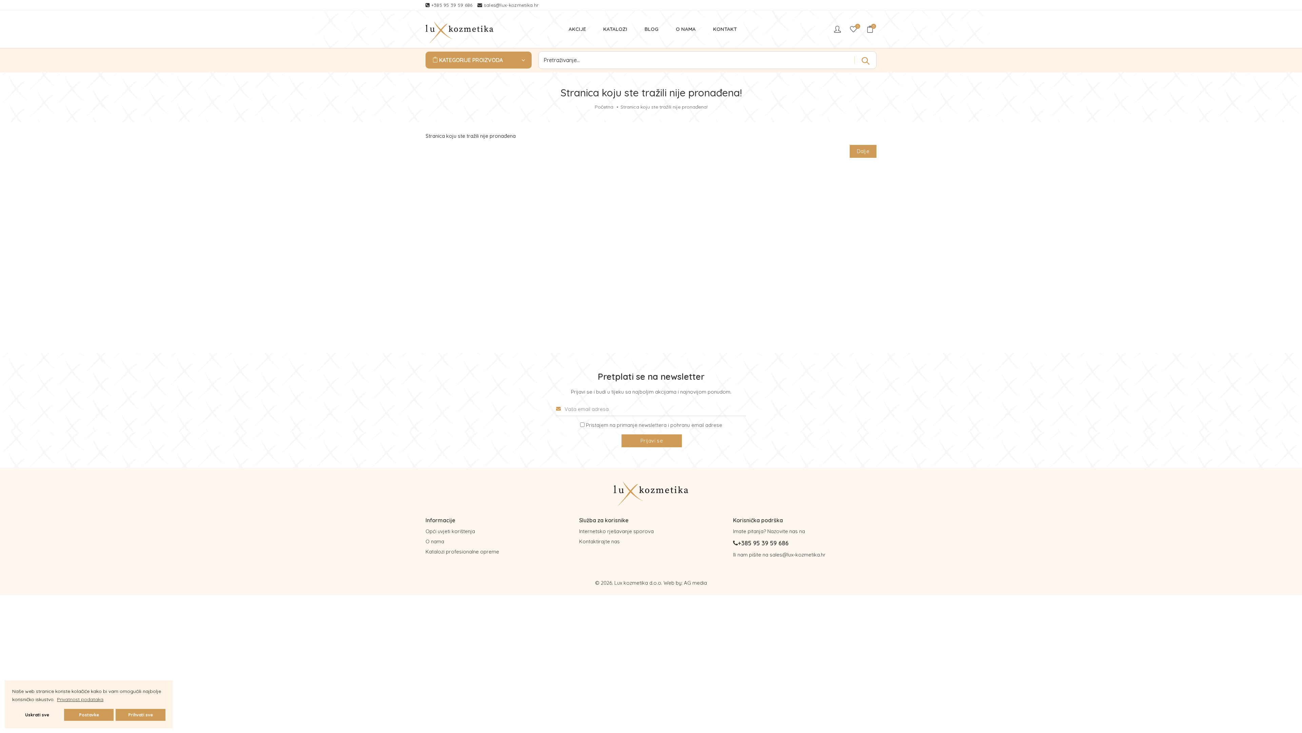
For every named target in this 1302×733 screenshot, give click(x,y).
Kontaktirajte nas (599, 541)
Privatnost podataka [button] (80, 699)
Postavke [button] (89, 714)
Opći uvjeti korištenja (450, 531)
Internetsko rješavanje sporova (616, 531)
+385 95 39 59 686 (452, 5)
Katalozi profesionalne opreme (462, 551)
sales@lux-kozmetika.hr (511, 5)
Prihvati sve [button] (140, 714)
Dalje (863, 151)
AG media (695, 583)
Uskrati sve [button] (37, 714)
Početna (604, 107)
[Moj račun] (838, 29)
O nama (435, 541)
